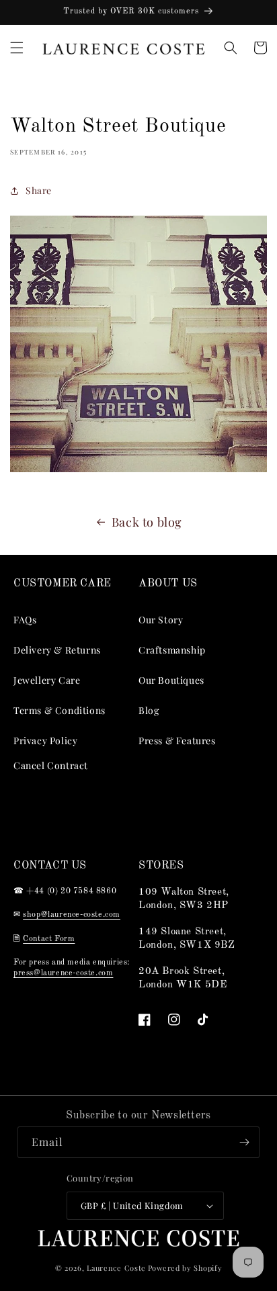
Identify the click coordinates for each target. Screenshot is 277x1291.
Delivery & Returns (57, 649)
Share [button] (39, 190)
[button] (17, 47)
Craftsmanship (172, 649)
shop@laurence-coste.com (71, 915)
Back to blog (147, 522)
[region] (138, 12)
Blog (148, 710)
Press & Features (177, 740)
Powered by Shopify (185, 1268)
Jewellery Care (46, 680)
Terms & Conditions (59, 710)
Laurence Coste (116, 1268)
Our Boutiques (171, 680)
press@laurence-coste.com (63, 973)
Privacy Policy (45, 740)
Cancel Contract (50, 765)
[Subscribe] (244, 1142)
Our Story (160, 619)
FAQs (24, 619)
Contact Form (49, 939)
